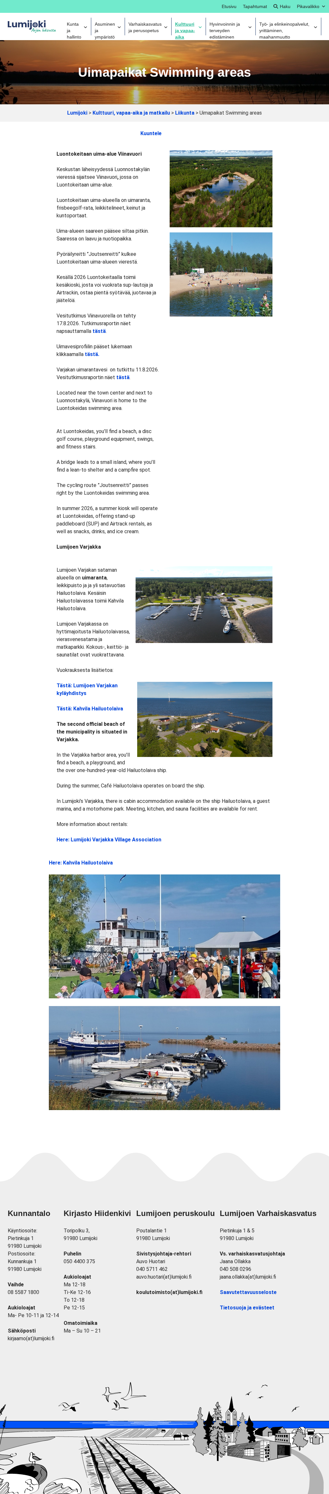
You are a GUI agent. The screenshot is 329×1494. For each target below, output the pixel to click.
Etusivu (229, 6)
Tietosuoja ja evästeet (247, 1308)
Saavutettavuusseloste (248, 1292)
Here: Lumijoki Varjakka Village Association (109, 840)
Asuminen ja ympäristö (105, 28)
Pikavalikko (308, 6)
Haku (285, 6)
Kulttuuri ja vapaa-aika (185, 28)
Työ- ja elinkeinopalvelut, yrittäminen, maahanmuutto (284, 28)
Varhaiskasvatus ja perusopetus (145, 27)
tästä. (92, 354)
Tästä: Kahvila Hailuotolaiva (90, 709)
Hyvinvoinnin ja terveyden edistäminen (224, 28)
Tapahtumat (255, 6)
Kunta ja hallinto (74, 28)
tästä (99, 331)
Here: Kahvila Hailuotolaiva (81, 863)
